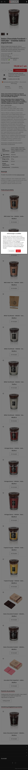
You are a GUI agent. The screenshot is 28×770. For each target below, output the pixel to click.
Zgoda (18, 251)
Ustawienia (11, 251)
